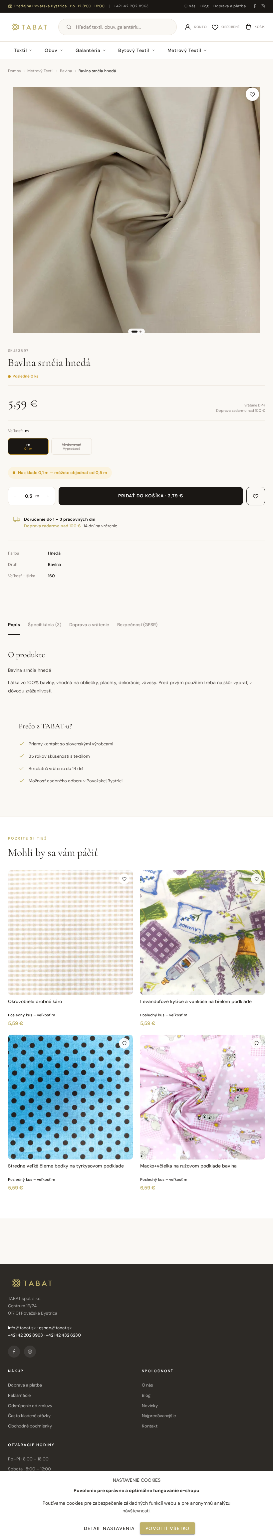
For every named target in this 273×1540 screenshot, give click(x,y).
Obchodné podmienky (30, 1426)
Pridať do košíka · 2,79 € (151, 496)
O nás (189, 6)
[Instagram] (262, 6)
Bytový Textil (133, 50)
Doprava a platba (229, 6)
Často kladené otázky (29, 1415)
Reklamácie (19, 1395)
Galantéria (88, 50)
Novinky (150, 1406)
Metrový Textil (184, 50)
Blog (204, 6)
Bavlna (66, 71)
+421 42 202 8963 (131, 6)
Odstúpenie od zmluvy (30, 1406)
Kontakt (149, 1426)
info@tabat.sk (22, 1328)
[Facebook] (254, 6)
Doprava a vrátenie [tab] (89, 625)
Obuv (51, 50)
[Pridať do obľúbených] (252, 94)
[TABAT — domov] (29, 27)
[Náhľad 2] (140, 332)
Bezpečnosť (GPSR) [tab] (137, 625)
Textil (20, 50)
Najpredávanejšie (159, 1415)
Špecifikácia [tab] (44, 625)
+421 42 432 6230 (63, 1335)
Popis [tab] (14, 625)
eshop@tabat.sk (55, 1328)
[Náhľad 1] (134, 332)
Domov (14, 71)
